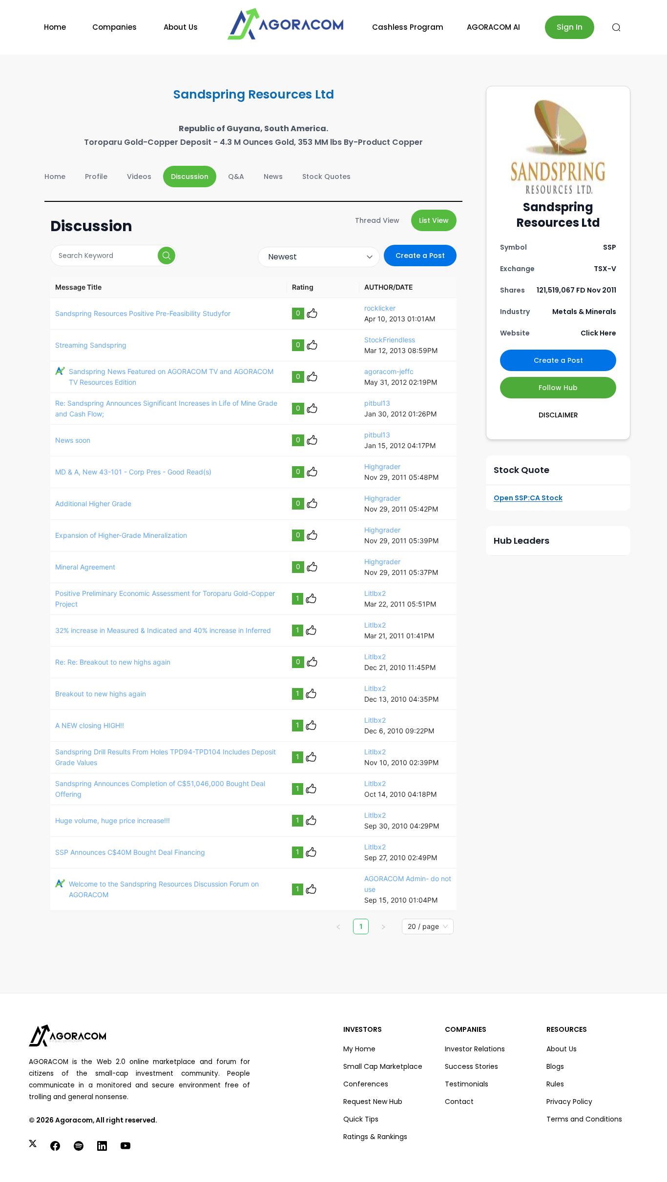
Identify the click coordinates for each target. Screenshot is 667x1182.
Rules (555, 1084)
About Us (181, 27)
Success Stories (471, 1066)
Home (55, 27)
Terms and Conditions (584, 1119)
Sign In (570, 27)
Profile (96, 176)
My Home (359, 1049)
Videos (139, 176)
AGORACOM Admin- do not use (407, 883)
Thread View (377, 220)
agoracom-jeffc (389, 371)
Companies (114, 27)
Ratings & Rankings (375, 1137)
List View (434, 220)
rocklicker (380, 308)
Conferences (365, 1084)
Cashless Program (407, 27)
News (273, 176)
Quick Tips (360, 1119)
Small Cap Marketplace (382, 1066)
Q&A (236, 176)
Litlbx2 (375, 593)
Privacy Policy (569, 1101)
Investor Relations (475, 1049)
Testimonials (466, 1084)
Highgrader (382, 466)
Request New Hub (372, 1101)
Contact (459, 1101)
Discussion (189, 176)
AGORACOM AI (493, 27)
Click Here (598, 333)
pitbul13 (377, 403)
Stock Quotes (326, 176)
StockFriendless (389, 339)
